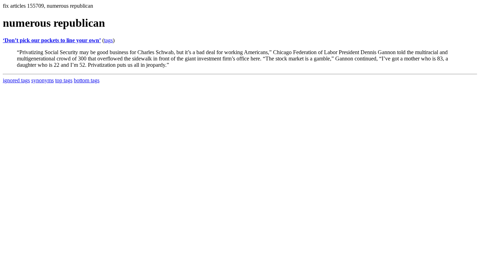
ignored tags (16, 80)
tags (108, 40)
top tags (63, 80)
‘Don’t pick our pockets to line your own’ (52, 40)
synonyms (42, 80)
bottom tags (86, 80)
